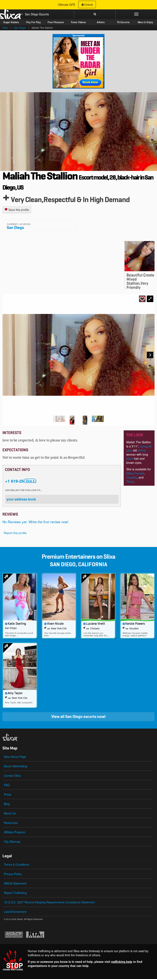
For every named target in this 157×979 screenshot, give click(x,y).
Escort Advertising (15, 766)
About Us (10, 813)
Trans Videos (78, 22)
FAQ (7, 785)
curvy (143, 446)
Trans (130, 481)
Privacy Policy (13, 874)
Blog (7, 804)
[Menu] (136, 14)
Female (139, 473)
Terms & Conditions (16, 864)
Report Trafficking (15, 893)
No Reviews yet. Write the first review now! (35, 521)
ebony (142, 450)
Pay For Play (33, 22)
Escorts (44, 14)
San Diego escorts (80, 717)
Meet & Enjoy (145, 22)
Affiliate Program (14, 832)
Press (7, 794)
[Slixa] (17, 737)
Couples (131, 477)
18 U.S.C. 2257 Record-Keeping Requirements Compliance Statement (49, 902)
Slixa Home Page (15, 757)
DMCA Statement (15, 883)
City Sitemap (12, 841)
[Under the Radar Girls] (78, 62)
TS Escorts (123, 22)
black (129, 458)
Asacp (14, 934)
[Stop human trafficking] (78, 960)
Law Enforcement (15, 912)
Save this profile (18, 210)
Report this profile (15, 533)
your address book (21, 499)
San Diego (15, 228)
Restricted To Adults (35, 934)
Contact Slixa (12, 775)
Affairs (101, 22)
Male (129, 473)
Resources (11, 823)
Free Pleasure (56, 22)
